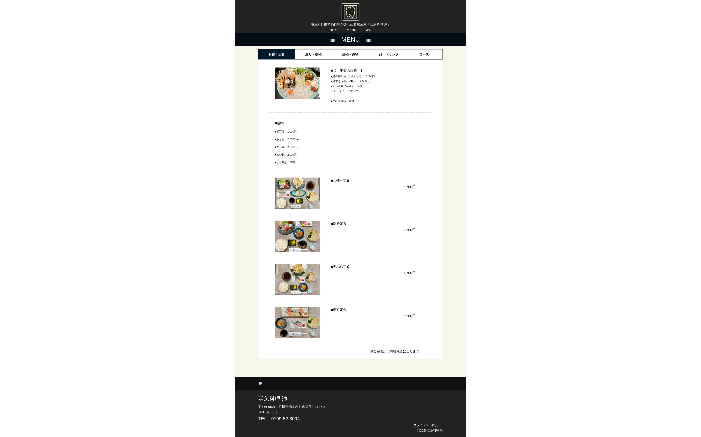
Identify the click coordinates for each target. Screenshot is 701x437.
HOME (334, 30)
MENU (351, 30)
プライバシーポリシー (428, 425)
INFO (367, 30)
